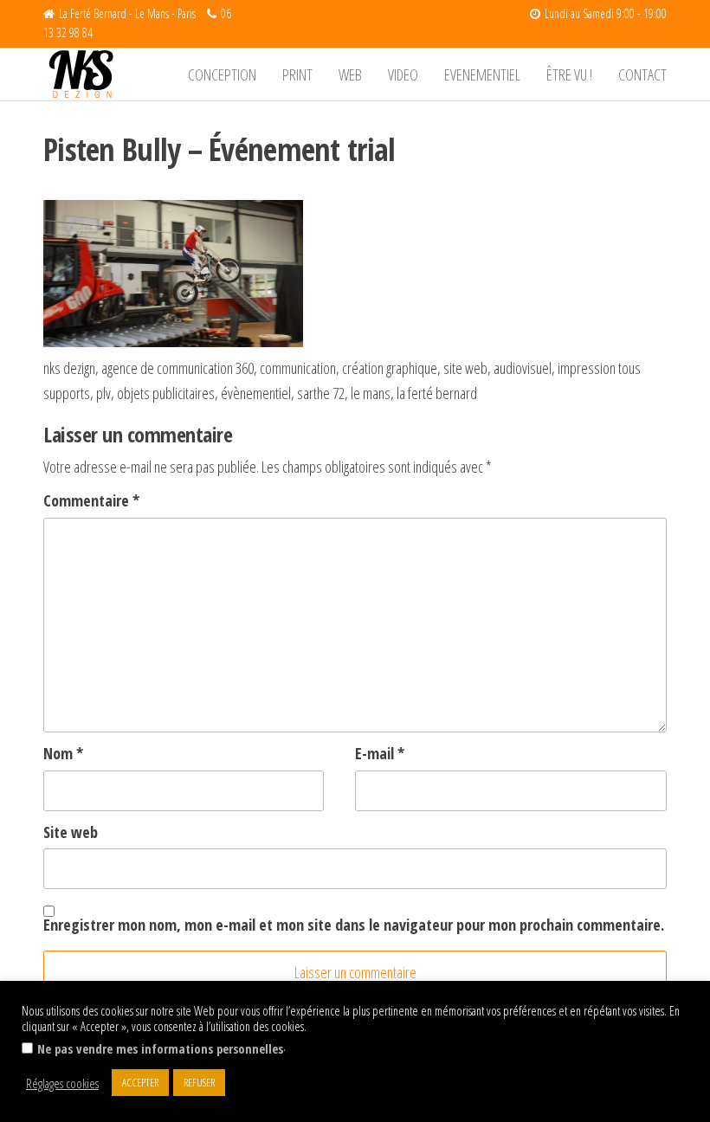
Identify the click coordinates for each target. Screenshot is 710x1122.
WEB (350, 74)
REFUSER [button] (199, 1082)
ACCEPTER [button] (140, 1082)
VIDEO (403, 74)
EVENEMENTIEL (482, 74)
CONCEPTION (222, 74)
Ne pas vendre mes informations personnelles (160, 1048)
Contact (642, 74)
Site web (70, 832)
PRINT (297, 74)
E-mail (379, 753)
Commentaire (91, 500)
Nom (63, 753)
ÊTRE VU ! (569, 74)
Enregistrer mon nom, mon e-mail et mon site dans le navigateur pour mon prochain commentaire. (353, 924)
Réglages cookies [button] (62, 1083)
